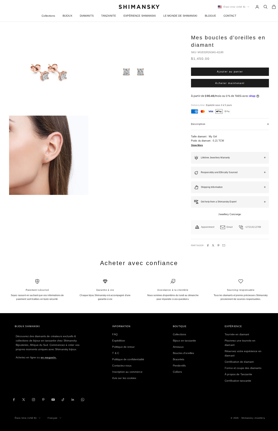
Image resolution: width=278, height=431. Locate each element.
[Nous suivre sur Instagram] (33, 399)
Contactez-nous (121, 365)
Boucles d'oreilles (183, 353)
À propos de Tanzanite (238, 374)
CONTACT (230, 15)
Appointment (207, 227)
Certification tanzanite (238, 380)
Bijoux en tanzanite (184, 340)
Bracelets (178, 359)
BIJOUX (67, 15)
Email (230, 227)
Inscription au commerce (127, 371)
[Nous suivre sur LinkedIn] (73, 399)
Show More (197, 145)
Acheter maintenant (230, 83)
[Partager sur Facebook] (207, 245)
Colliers (177, 371)
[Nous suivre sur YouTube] (53, 399)
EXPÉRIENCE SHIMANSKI (139, 15)
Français (53, 418)
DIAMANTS (87, 15)
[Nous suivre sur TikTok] (63, 399)
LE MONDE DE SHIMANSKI (180, 15)
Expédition (118, 340)
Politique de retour (123, 346)
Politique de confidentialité (128, 359)
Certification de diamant (239, 361)
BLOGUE (210, 15)
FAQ (114, 334)
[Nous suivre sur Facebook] (14, 399)
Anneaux (178, 346)
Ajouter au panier (230, 71)
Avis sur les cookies (124, 378)
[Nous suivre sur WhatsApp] (83, 399)
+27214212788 (253, 227)
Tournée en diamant (237, 334)
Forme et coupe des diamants (243, 368)
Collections (48, 15)
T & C (115, 353)
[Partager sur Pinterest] (218, 245)
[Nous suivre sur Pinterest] (43, 399)
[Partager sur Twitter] (213, 245)
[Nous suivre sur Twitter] (24, 399)
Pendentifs (179, 365)
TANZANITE (108, 15)
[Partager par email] (223, 245)
